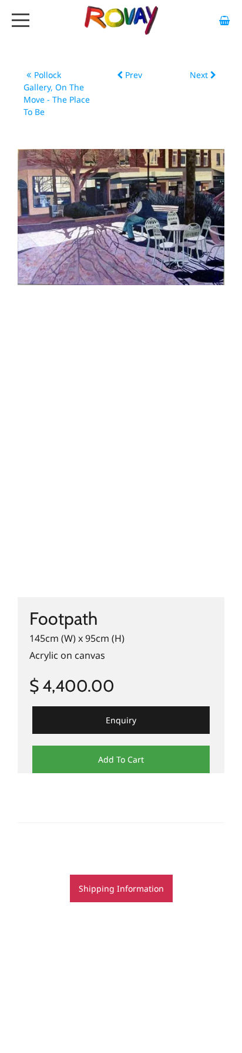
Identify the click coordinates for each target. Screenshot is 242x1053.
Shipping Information (121, 888)
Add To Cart (121, 759)
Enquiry (121, 720)
